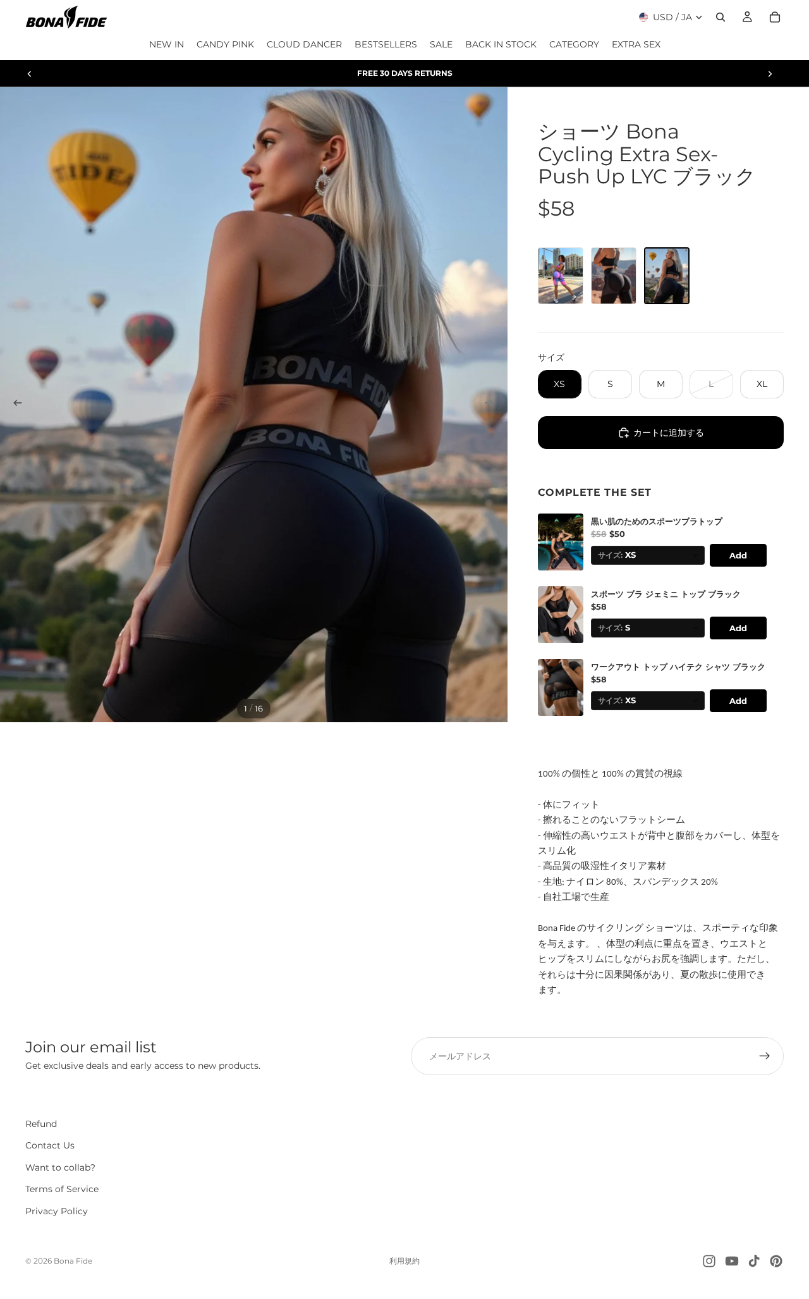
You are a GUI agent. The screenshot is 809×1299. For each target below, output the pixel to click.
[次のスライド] (770, 73)
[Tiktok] (754, 1261)
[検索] (720, 17)
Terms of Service (62, 1189)
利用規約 (404, 1260)
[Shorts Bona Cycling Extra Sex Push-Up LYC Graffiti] (560, 275)
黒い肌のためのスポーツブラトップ (656, 521)
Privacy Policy (56, 1211)
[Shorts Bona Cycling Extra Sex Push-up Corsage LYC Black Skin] (613, 275)
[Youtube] (731, 1261)
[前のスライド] (30, 73)
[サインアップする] (764, 1056)
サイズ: (610, 555)
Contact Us (50, 1145)
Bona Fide (73, 1260)
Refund (41, 1124)
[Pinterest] (776, 1261)
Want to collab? (60, 1167)
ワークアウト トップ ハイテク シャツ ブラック (678, 667)
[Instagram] (709, 1261)
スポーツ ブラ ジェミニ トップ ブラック (666, 594)
